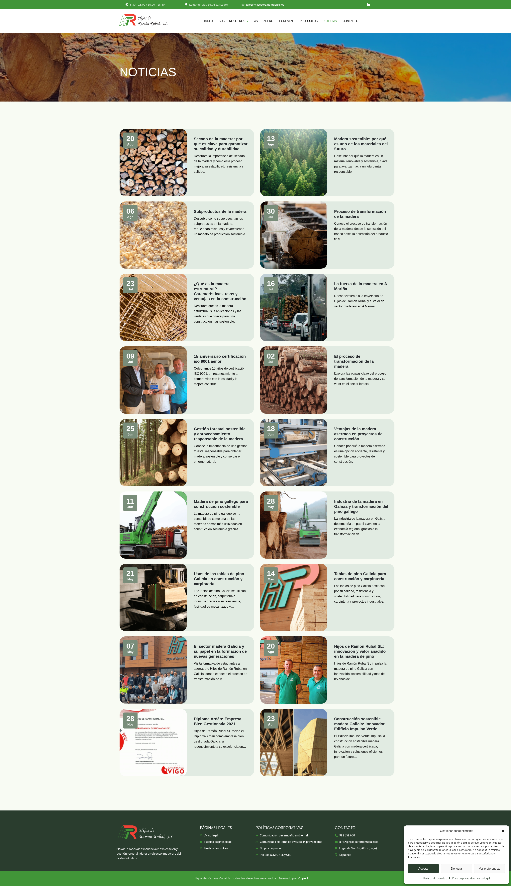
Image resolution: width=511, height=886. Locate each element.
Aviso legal (483, 878)
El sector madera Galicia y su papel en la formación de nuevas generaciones (220, 651)
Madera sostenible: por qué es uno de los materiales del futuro (361, 144)
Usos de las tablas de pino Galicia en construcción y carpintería (219, 579)
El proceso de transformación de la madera (354, 361)
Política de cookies (435, 878)
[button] (503, 831)
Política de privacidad (462, 878)
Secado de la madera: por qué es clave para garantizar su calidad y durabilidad (221, 144)
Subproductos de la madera (220, 211)
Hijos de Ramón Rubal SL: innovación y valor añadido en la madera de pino (360, 651)
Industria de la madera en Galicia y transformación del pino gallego (361, 506)
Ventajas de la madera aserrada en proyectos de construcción (358, 434)
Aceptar (423, 868)
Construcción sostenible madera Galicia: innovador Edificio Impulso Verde (359, 724)
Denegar (456, 868)
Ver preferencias (489, 868)
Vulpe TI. (304, 878)
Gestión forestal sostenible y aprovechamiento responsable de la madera (220, 434)
